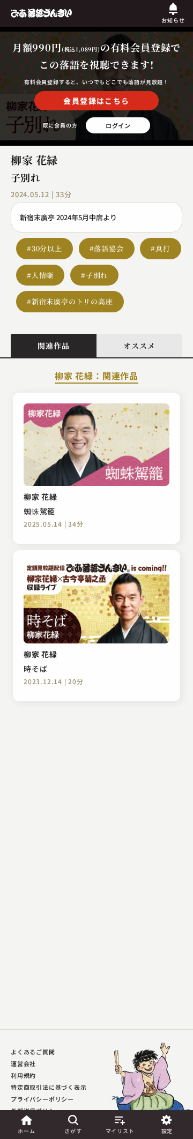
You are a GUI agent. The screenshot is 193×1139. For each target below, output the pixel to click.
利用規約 (23, 1075)
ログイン (118, 125)
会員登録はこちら (96, 100)
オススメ (139, 345)
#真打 (160, 248)
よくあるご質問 (33, 1051)
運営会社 (23, 1063)
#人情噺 (40, 275)
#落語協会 (107, 248)
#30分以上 (44, 248)
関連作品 (53, 345)
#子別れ (94, 275)
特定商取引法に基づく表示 (49, 1087)
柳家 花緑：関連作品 (96, 376)
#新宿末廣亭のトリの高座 (70, 301)
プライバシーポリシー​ (42, 1099)
